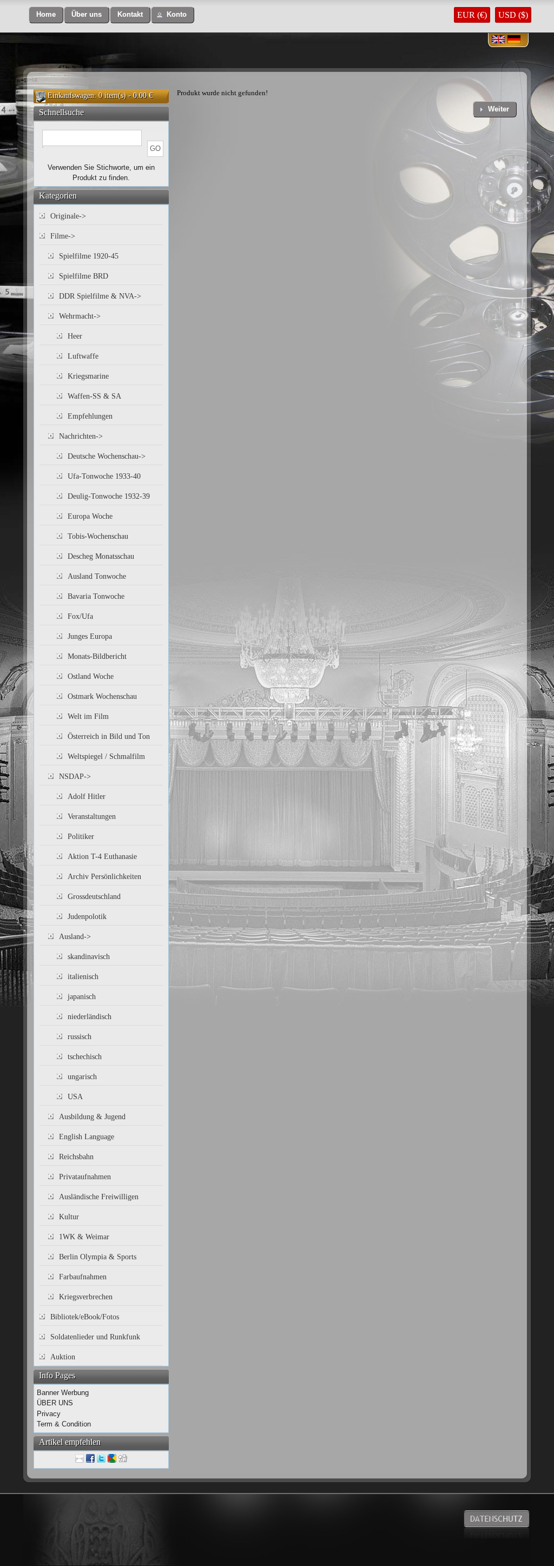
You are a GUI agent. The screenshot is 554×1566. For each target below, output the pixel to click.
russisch (79, 1037)
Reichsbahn (76, 1157)
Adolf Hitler (86, 796)
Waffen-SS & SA (94, 396)
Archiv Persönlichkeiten (104, 877)
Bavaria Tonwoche (96, 596)
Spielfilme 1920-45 (88, 256)
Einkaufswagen (71, 95)
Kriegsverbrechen (86, 1297)
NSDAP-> (75, 776)
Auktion (62, 1357)
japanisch (82, 997)
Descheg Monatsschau (101, 556)
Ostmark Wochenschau (102, 696)
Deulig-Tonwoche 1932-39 (109, 496)
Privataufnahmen (85, 1177)
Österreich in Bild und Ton (109, 736)
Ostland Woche (91, 676)
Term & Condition (64, 1424)
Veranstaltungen (92, 816)
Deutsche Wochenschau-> (107, 456)
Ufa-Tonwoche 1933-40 (104, 476)
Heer (75, 336)
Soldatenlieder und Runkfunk (95, 1337)
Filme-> (62, 236)
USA (75, 1097)
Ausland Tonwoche (97, 576)
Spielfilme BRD (83, 276)
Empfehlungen (90, 416)
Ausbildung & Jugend (92, 1117)
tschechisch (85, 1057)
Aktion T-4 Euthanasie (102, 857)
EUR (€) (472, 14)
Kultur (69, 1217)
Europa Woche (90, 516)
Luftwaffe (83, 356)
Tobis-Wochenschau (98, 536)
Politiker (81, 836)
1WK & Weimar (84, 1237)
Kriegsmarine (88, 376)
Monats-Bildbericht (97, 656)
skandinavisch (89, 957)
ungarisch (82, 1077)
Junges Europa (90, 636)
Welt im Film (88, 716)
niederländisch (89, 1017)
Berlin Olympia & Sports (97, 1257)
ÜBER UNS (55, 1403)
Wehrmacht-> (80, 316)
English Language (86, 1137)
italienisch (83, 977)
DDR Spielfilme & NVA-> (100, 296)
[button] (46, 14)
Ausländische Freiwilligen (98, 1197)
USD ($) (513, 14)
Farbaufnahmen (83, 1277)
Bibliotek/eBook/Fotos (84, 1317)
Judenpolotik (87, 917)
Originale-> (68, 216)
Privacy (49, 1414)
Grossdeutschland (94, 897)
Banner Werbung (63, 1393)
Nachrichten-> (81, 436)
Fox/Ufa (80, 616)
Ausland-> (75, 937)
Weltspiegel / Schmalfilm (106, 756)
